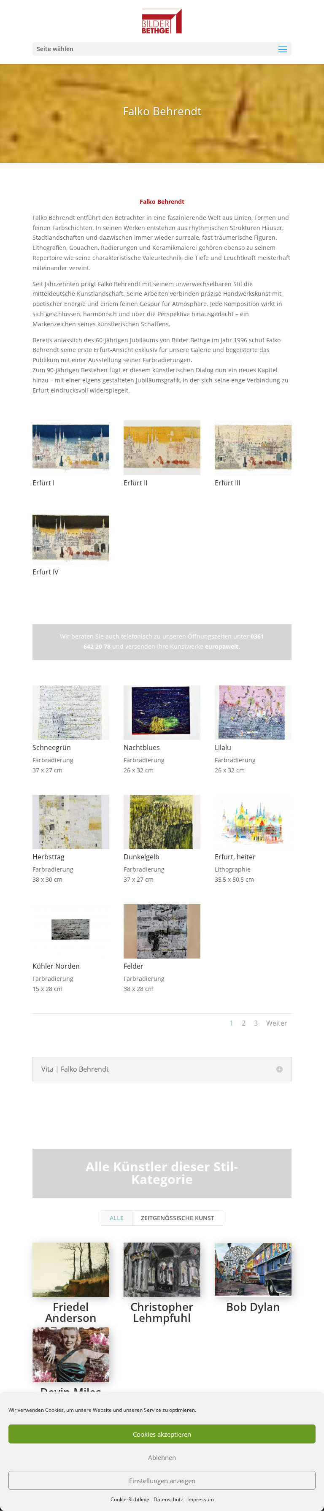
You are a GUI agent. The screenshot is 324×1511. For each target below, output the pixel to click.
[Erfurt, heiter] (253, 849)
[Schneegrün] (70, 740)
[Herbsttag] (70, 849)
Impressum (200, 1499)
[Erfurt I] (70, 475)
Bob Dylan (253, 1306)
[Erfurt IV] (70, 564)
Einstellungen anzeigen (162, 1480)
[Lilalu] (253, 740)
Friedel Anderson (71, 1312)
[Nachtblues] (162, 740)
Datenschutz (168, 1499)
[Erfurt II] (162, 475)
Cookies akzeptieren (162, 1434)
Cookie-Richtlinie (130, 1499)
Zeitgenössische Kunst (177, 1218)
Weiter (276, 1023)
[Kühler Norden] (70, 958)
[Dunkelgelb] (162, 849)
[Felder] (162, 958)
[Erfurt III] (253, 475)
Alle (117, 1218)
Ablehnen (162, 1457)
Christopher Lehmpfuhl (161, 1312)
